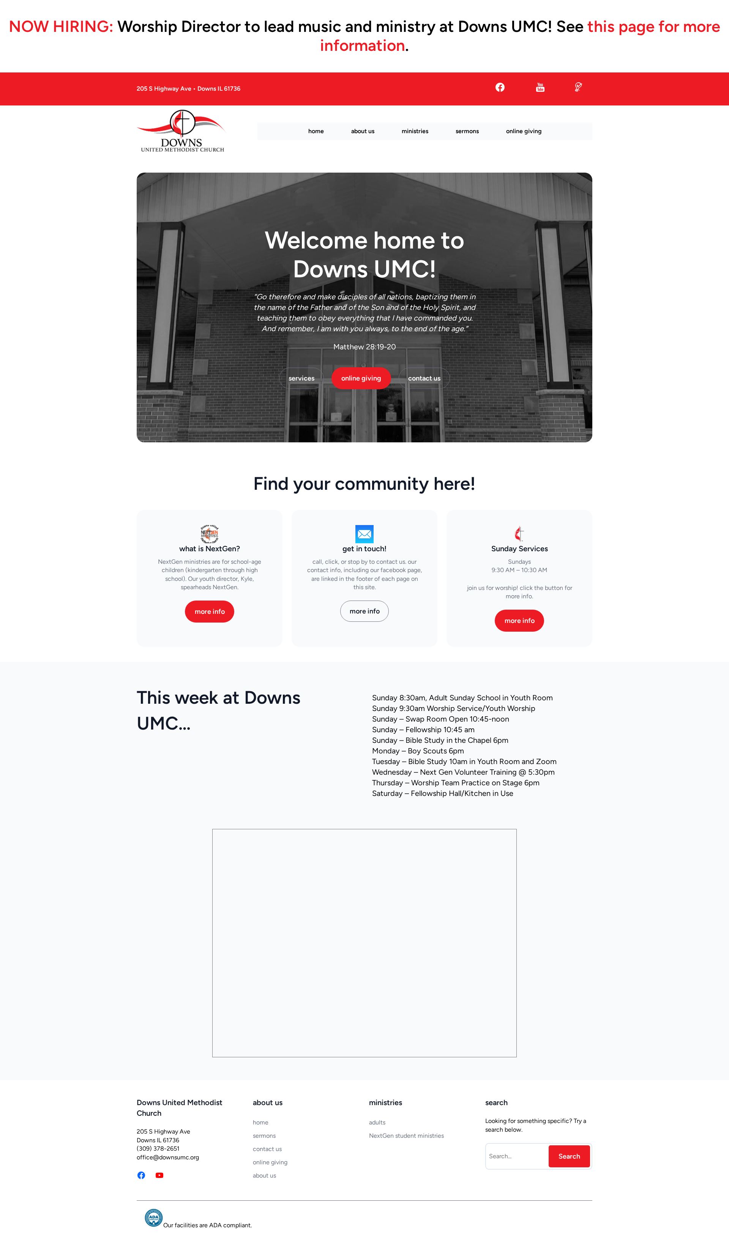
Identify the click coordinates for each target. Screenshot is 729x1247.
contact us (424, 378)
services (301, 378)
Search (569, 1156)
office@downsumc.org (168, 1157)
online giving (361, 378)
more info (210, 611)
